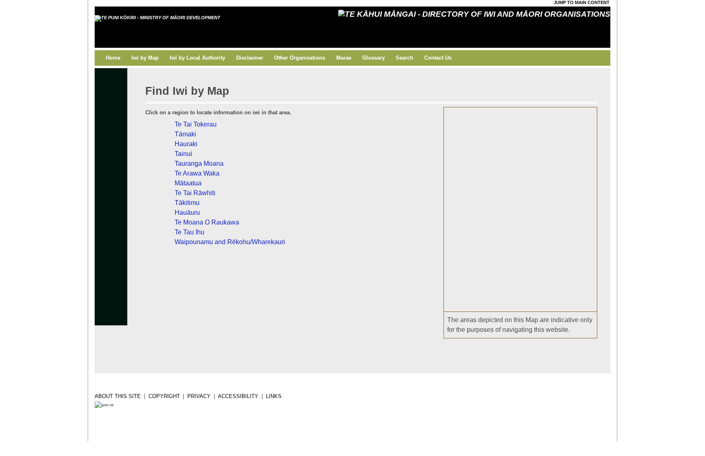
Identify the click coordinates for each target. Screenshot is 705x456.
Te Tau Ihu (522, 208)
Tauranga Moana (554, 146)
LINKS (274, 396)
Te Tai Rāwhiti (575, 165)
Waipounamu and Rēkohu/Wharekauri (520, 258)
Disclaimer (249, 58)
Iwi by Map (145, 58)
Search (404, 58)
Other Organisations (299, 58)
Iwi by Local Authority (197, 58)
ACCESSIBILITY (238, 396)
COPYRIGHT (164, 396)
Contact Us (438, 58)
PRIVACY (199, 396)
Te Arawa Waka (552, 170)
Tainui (543, 161)
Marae (343, 58)
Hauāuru (540, 182)
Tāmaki (538, 144)
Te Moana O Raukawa (545, 202)
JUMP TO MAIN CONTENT (582, 2)
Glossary (373, 58)
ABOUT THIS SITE (118, 396)
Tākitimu (558, 193)
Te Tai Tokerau (524, 122)
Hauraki (547, 143)
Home (113, 58)
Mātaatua (565, 166)
